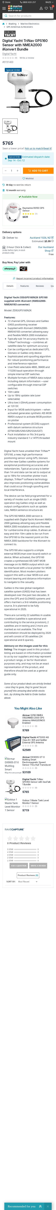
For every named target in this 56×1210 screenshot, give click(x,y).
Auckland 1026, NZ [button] (40, 237)
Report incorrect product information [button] (35, 278)
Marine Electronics (30, 23)
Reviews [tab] (40, 286)
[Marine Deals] (18, 8)
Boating (12, 23)
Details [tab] (10, 286)
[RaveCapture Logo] (14, 829)
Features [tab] (24, 286)
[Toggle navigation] (4, 8)
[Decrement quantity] (6, 171)
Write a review (27, 57)
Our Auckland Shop (46, 249)
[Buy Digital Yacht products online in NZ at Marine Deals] (9, 34)
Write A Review (38, 866)
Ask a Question (18, 866)
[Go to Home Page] (3, 23)
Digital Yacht (9, 53)
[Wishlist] (46, 8)
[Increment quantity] (17, 171)
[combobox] (28, 16)
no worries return (18, 184)
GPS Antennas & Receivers (20, 26)
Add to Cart (40, 170)
